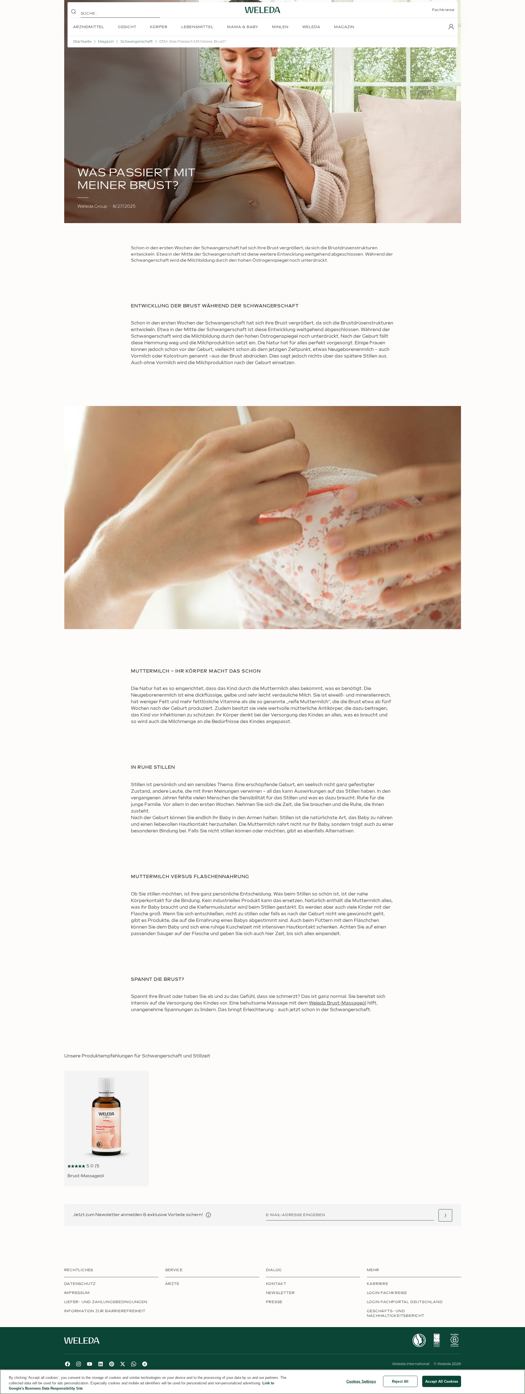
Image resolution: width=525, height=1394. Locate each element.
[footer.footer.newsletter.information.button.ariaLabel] (208, 1215)
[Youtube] (89, 1364)
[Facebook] (67, 1364)
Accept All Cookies (441, 1381)
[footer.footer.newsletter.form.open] (445, 1215)
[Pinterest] (111, 1364)
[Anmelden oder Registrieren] (451, 26)
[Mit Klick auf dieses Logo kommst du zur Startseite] (262, 9)
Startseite (82, 41)
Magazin (106, 41)
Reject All (400, 1381)
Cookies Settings (361, 1381)
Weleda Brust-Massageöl (337, 1003)
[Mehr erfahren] (419, 1340)
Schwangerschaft (136, 41)
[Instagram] (78, 1364)
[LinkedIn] (100, 1364)
